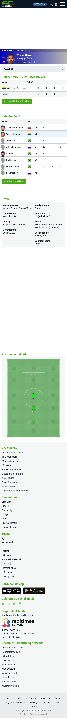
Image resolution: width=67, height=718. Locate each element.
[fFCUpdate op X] (14, 603)
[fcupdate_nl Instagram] (8, 604)
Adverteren (22, 698)
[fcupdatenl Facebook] (3, 603)
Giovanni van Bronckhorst (15, 490)
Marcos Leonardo (11, 461)
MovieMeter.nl (9, 664)
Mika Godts (7, 465)
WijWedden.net (9, 673)
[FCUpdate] (7, 4)
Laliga (5, 514)
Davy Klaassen (9, 482)
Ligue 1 (5, 506)
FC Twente (7, 555)
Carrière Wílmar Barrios (16, 101)
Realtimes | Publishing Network (33, 714)
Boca (45, 235)
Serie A (5, 518)
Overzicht (8, 69)
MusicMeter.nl (9, 669)
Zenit (29, 58)
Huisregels (35, 702)
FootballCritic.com (11, 652)
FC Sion (6, 551)
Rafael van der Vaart (12, 469)
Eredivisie (6, 501)
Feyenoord (7, 542)
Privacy (57, 698)
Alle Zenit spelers (13, 181)
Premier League (10, 527)
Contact (33, 698)
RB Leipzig (7, 572)
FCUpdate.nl (8, 656)
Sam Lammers (9, 486)
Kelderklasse (8, 677)
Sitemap (33, 707)
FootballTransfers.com (13, 647)
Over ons (10, 698)
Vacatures (45, 698)
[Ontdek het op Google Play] (34, 590)
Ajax (4, 538)
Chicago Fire (8, 576)
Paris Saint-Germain (12, 559)
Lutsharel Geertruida (12, 452)
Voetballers (7, 50)
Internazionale (9, 568)
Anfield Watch (9, 681)
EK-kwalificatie (9, 523)
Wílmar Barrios (23, 50)
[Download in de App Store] (11, 590)
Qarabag (6, 563)
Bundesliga (7, 510)
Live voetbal (40, 4)
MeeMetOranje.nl (10, 685)
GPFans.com (8, 660)
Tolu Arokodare (9, 456)
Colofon (46, 702)
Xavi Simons (8, 478)
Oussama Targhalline (12, 473)
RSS (57, 702)
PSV (4, 546)
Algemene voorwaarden (16, 702)
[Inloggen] (54, 4)
